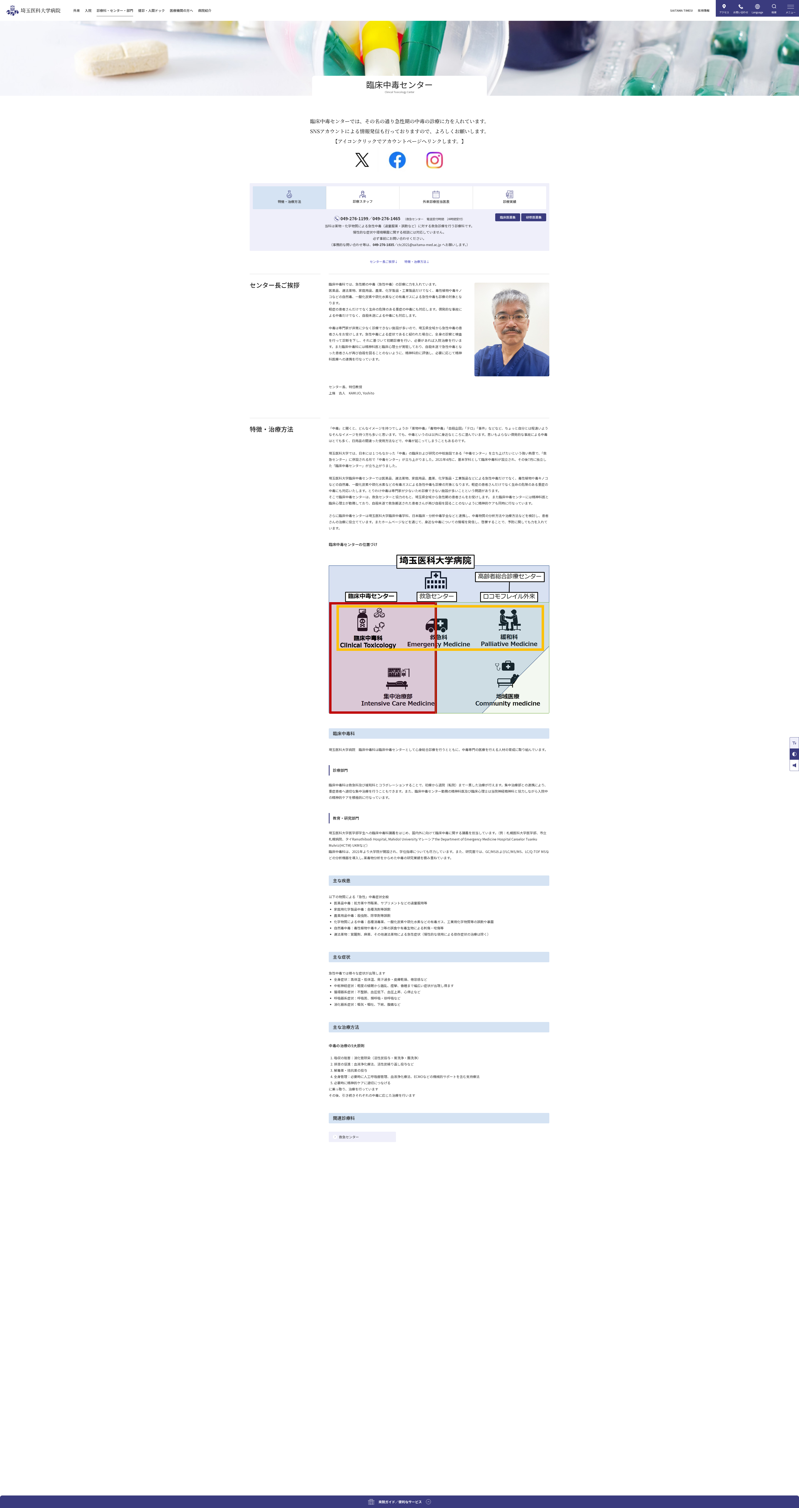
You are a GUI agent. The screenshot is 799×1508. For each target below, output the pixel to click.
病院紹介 (204, 10)
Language (757, 12)
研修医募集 (534, 217)
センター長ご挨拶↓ (384, 261)
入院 (88, 10)
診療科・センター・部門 (115, 10)
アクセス (724, 12)
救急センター (349, 1136)
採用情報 (704, 10)
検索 (774, 12)
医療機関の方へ (181, 10)
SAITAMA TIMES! (681, 10)
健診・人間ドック (151, 10)
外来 (76, 10)
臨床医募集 (508, 217)
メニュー (791, 12)
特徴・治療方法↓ (416, 261)
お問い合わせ (740, 12)
